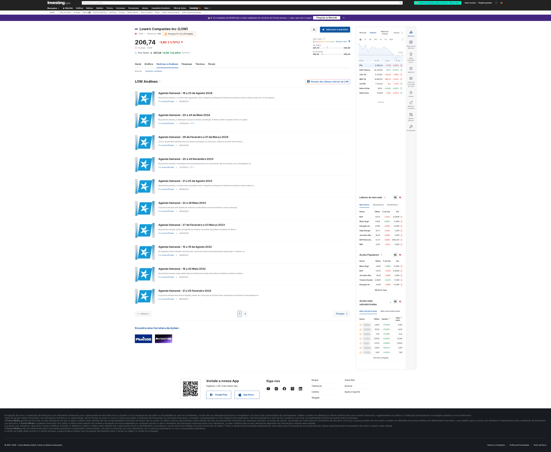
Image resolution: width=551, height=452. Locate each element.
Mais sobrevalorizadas (390, 311)
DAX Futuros (364, 70)
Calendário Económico (161, 8)
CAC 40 (362, 74)
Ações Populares (369, 254)
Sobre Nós (350, 380)
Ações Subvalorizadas (171, 12)
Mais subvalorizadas (368, 311)
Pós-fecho (143, 53)
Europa (122, 12)
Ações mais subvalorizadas (368, 302)
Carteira (315, 392)
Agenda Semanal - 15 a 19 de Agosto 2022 (185, 246)
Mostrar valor (341, 41)
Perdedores (392, 205)
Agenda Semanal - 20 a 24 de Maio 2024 (184, 115)
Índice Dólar (364, 88)
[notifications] (496, 2)
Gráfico (148, 64)
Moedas (362, 33)
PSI (360, 65)
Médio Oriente (132, 12)
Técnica (200, 64)
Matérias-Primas (385, 32)
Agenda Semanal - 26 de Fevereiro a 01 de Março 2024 (193, 137)
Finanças (187, 64)
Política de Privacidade (519, 445)
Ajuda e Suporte (352, 392)
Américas (113, 12)
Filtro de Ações (180, 8)
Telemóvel (317, 386)
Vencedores (378, 205)
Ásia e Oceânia (147, 12)
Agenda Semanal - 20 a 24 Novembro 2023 (185, 158)
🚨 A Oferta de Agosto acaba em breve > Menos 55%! (438, 3)
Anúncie (348, 386)
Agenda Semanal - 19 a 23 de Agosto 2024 (185, 93)
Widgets (316, 397)
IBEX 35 (362, 79)
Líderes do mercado (370, 197)
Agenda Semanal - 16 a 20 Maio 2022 (182, 268)
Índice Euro (364, 93)
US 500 (362, 84)
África (157, 12)
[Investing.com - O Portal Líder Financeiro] (59, 3)
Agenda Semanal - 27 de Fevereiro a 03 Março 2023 (191, 224)
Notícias (138, 71)
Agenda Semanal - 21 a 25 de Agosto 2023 (185, 180)
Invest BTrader (168, 101)
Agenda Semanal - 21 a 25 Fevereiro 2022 (184, 290)
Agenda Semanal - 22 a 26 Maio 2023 (182, 202)
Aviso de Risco (540, 445)
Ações (52, 12)
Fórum (211, 64)
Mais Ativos (364, 205)
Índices (373, 33)
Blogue (315, 380)
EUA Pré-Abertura (100, 12)
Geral (138, 64)
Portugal (77, 12)
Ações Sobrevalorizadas (191, 12)
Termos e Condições (496, 445)
